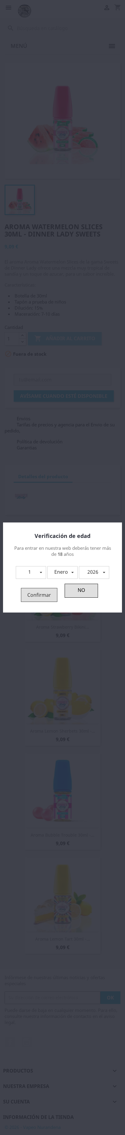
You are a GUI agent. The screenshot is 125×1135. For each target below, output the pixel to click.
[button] (31, 572)
